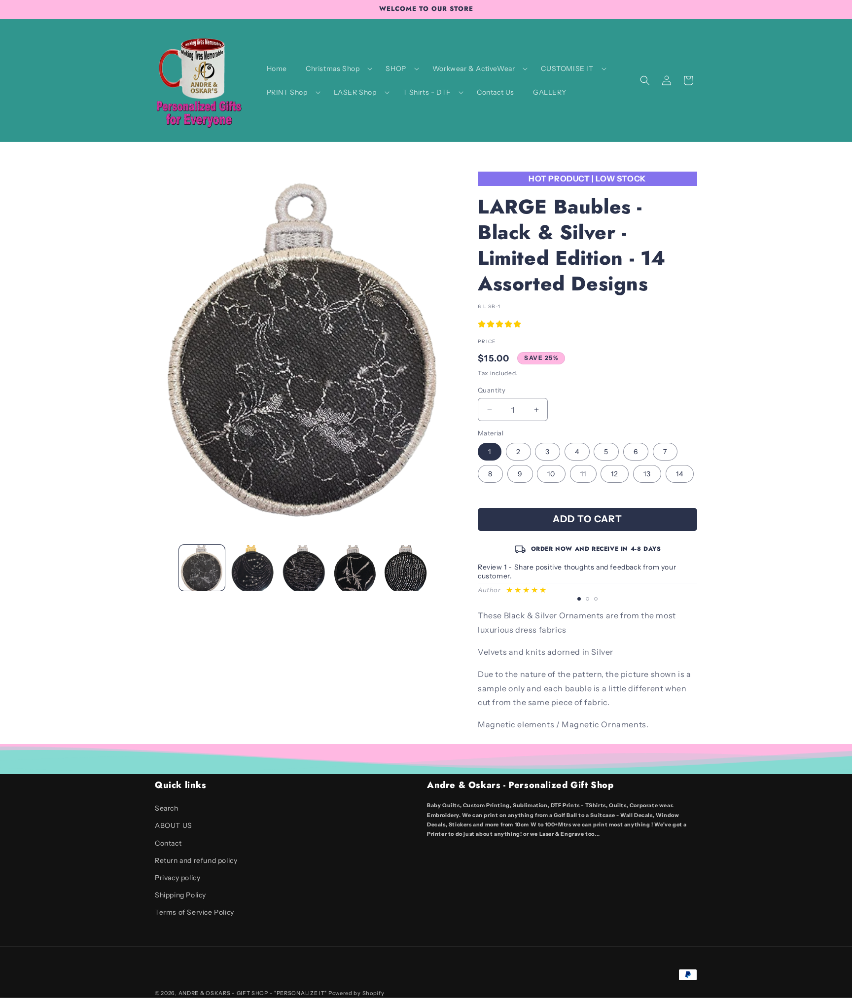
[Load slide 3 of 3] (596, 599)
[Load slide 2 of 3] (587, 599)
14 (679, 473)
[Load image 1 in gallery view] (202, 568)
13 (647, 473)
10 (551, 473)
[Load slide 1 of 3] (579, 599)
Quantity (491, 390)
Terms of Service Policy (194, 912)
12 (614, 473)
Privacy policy (177, 877)
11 (583, 473)
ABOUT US (173, 825)
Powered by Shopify (356, 993)
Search (166, 808)
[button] (336, 68)
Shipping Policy (180, 895)
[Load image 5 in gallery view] (406, 568)
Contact (168, 843)
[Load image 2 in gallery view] (253, 568)
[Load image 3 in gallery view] (304, 568)
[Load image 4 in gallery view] (355, 568)
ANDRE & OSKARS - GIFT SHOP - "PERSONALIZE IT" (252, 993)
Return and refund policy (196, 860)
